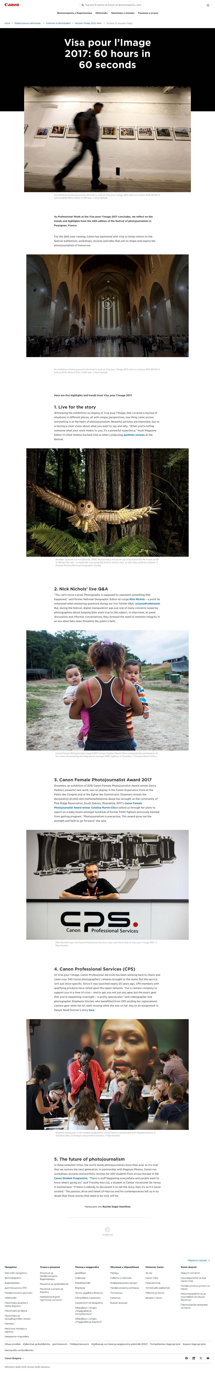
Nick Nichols (137, 599)
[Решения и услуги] (159, 12)
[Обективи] (109, 12)
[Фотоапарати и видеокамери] (93, 12)
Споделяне (107, 1235)
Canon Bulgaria (13, 1358)
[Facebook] (186, 1358)
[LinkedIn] (193, 1358)
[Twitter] (200, 1358)
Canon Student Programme (70, 1178)
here (91, 1010)
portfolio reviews (134, 435)
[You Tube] (208, 1358)
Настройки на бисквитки (19, 1350)
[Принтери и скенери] (136, 12)
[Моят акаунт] (208, 5)
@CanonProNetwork (147, 603)
